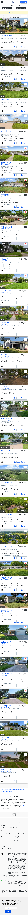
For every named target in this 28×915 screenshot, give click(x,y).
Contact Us (9, 827)
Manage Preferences (11, 908)
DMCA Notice (4, 840)
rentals (14, 800)
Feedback (3, 827)
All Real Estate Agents (16, 822)
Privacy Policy (4, 831)
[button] (23, 2)
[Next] (26, 26)
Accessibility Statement (17, 837)
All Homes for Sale (5, 822)
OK (8, 911)
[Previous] (1, 26)
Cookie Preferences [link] (6, 843)
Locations (7, 8)
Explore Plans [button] (22, 883)
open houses (21, 800)
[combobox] (24, 16)
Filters (22, 8)
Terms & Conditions (6, 837)
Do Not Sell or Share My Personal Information (13, 834)
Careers (21, 827)
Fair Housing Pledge (13, 840)
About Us (15, 827)
